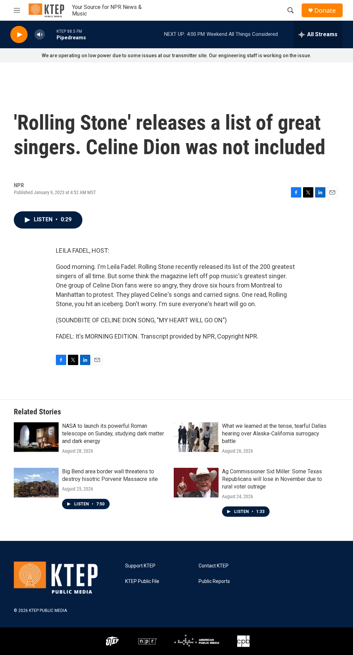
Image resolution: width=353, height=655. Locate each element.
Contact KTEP (214, 565)
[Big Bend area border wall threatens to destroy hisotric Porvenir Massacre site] (36, 482)
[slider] (51, 34)
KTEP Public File (142, 581)
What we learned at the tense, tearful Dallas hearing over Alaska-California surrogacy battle (274, 433)
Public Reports (214, 581)
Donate (325, 10)
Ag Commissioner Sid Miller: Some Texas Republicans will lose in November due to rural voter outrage (272, 479)
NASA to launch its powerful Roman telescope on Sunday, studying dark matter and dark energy (113, 433)
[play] (18, 35)
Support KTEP (140, 565)
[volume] (40, 34)
